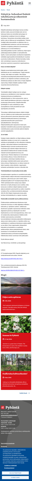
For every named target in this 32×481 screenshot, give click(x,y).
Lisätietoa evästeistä (10, 465)
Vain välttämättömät (15, 473)
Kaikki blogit (23, 393)
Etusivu (3, 10)
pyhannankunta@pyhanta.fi (9, 415)
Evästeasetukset (9, 468)
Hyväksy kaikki (15, 477)
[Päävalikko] (29, 3)
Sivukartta (4, 446)
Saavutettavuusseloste (7, 443)
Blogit (8, 10)
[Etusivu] (12, 3)
